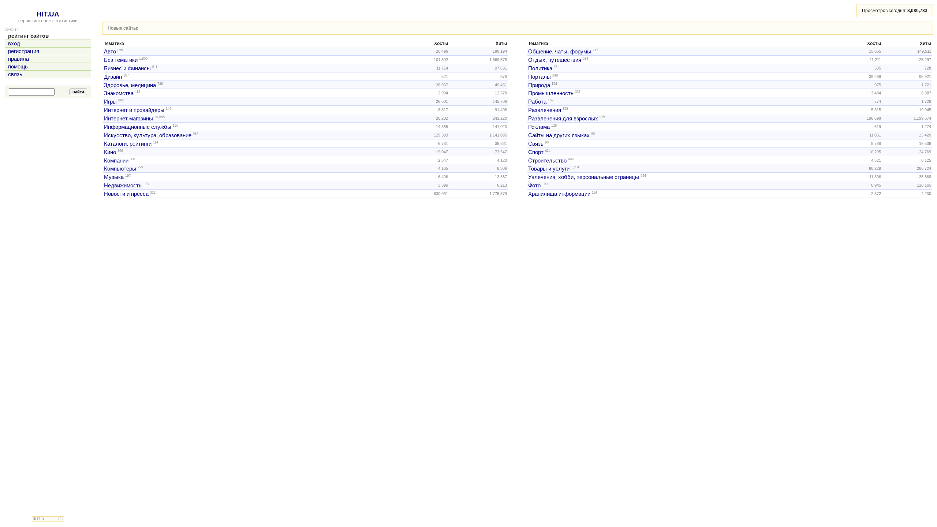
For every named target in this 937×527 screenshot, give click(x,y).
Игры (110, 102)
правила (18, 59)
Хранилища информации (559, 194)
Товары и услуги (549, 169)
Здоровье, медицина (130, 85)
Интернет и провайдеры (134, 110)
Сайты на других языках (559, 135)
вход (14, 43)
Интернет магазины (128, 119)
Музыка (114, 177)
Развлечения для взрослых (563, 119)
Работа (537, 102)
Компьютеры (120, 169)
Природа (539, 85)
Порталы (539, 77)
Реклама (539, 127)
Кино (110, 152)
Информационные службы (137, 127)
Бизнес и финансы (127, 68)
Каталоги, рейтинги (128, 144)
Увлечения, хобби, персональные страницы (583, 177)
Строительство (547, 160)
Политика (540, 68)
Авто (110, 52)
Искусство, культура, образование (147, 135)
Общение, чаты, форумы (559, 52)
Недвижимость (123, 185)
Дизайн (113, 77)
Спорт (536, 152)
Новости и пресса (126, 194)
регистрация (23, 51)
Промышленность (551, 93)
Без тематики (121, 60)
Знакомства (119, 93)
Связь (536, 144)
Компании (116, 160)
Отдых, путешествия (554, 60)
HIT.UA (48, 14)
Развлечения (544, 110)
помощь (18, 67)
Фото (534, 185)
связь (15, 74)
